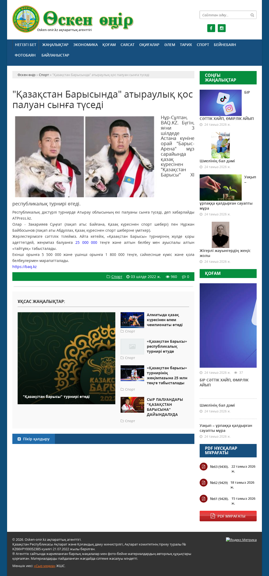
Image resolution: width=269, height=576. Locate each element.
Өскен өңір (73, 19)
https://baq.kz (24, 266)
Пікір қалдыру (36, 438)
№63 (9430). (219, 466)
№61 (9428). (219, 498)
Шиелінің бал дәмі (217, 160)
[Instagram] (222, 28)
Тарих (186, 44)
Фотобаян (25, 55)
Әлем (169, 44)
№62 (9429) (219, 482)
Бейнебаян (225, 44)
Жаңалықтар (55, 44)
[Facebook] (211, 28)
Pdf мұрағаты (231, 516)
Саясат (127, 44)
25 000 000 (86, 242)
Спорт (203, 44)
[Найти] (252, 15)
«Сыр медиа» (44, 565)
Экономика (85, 44)
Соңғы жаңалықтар (220, 77)
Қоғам (109, 44)
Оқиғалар (149, 44)
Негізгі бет (25, 44)
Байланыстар (55, 55)
